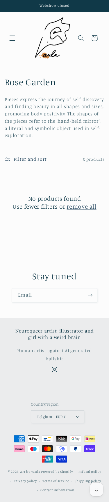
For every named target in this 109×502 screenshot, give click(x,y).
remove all (81, 206)
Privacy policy (25, 481)
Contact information (57, 490)
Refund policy (89, 472)
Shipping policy (88, 481)
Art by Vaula (30, 472)
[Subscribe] (90, 295)
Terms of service (55, 481)
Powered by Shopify (57, 472)
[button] (12, 38)
